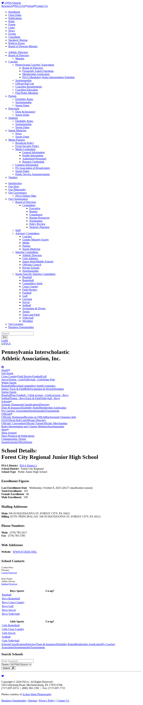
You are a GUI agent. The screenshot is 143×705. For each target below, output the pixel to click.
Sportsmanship (23, 80)
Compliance (36, 214)
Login (4, 340)
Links (11, 27)
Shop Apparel (9, 432)
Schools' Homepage (12, 404)
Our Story (13, 186)
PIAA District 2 (28, 465)
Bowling (17, 385)
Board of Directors (18, 55)
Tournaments (52, 410)
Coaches (13, 61)
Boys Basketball (11, 598)
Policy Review (37, 223)
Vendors (12, 177)
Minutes (19, 58)
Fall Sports (7, 373)
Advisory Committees (27, 233)
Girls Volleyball (10, 640)
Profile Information (32, 155)
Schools (5, 401)
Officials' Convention (13, 423)
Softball (26, 305)
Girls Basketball (11, 625)
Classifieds (14, 36)
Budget (33, 211)
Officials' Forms (34, 423)
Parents (12, 96)
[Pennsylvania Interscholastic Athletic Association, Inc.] (6, 343)
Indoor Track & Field (13, 388)
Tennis (26, 311)
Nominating (35, 220)
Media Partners (16, 139)
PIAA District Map (25, 195)
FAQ (4, 420)
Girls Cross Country (13, 629)
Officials (6, 413)
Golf (24, 295)
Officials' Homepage (12, 417)
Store (4, 429)
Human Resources (39, 217)
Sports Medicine (17, 130)
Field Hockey (29, 289)
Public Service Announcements (32, 174)
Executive (34, 208)
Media (25, 242)
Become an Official (35, 417)
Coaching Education (26, 89)
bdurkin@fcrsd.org (9, 584)
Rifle (27, 388)
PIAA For (19, 6)
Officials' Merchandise (55, 423)
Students (13, 117)
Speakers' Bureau (18, 40)
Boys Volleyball (11, 613)
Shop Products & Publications (17, 435)
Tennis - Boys (17, 398)
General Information (33, 152)
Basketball (28, 280)
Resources (7, 6)
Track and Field (31, 314)
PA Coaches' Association (15, 410)
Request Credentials (33, 161)
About (30, 6)
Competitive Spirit (32, 283)
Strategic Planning (39, 227)
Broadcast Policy (24, 142)
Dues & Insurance (25, 111)
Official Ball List (24, 83)
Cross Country (30, 286)
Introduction (15, 183)
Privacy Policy (47, 700)
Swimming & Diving (34, 308)
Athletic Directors (18, 52)
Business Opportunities (21, 327)
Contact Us (41, 6)
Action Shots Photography (36, 694)
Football (26, 292)
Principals (13, 108)
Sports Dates (22, 105)
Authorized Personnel (34, 158)
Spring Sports (8, 392)
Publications (15, 18)
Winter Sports (8, 382)
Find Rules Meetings (26, 92)
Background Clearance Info (61, 417)
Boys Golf (7, 606)
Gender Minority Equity (35, 239)
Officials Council (31, 264)
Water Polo (49, 379)
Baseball (27, 277)
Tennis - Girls (16, 379)
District (5, 664)
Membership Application (36, 74)
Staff (18, 230)
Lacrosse (27, 299)
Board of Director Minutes (22, 46)
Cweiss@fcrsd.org (9, 573)
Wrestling (27, 320)
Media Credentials (25, 149)
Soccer (26, 302)
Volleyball (27, 317)
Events (12, 33)
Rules (11, 21)
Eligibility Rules (24, 99)
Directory (44, 404)
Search (7, 668)
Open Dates (14, 15)
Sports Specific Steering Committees (35, 274)
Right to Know (16, 43)
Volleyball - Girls (33, 379)
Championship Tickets (13, 438)
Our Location (15, 324)
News (11, 30)
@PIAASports (12, 2)
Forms (11, 24)
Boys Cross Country (13, 602)
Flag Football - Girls (22, 395)
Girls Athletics (30, 258)
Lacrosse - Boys (59, 395)
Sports (4, 370)
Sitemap (32, 700)
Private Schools (30, 267)
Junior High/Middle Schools (37, 261)
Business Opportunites (13, 700)
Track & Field (33, 398)
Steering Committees (26, 252)
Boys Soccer (9, 610)
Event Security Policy (27, 146)
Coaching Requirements (28, 86)
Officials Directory (35, 420)
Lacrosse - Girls (42, 395)
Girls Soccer (9, 632)
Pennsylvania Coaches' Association (34, 64)
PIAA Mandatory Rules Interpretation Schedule (48, 77)
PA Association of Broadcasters (32, 168)
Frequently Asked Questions (38, 71)
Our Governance (17, 192)
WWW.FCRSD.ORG (25, 551)
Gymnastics (49, 385)
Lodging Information (26, 164)
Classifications (31, 404)
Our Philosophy (17, 189)
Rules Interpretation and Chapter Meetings (24, 426)
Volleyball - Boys (50, 398)
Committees (28, 205)
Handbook (14, 11)
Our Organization (18, 198)
